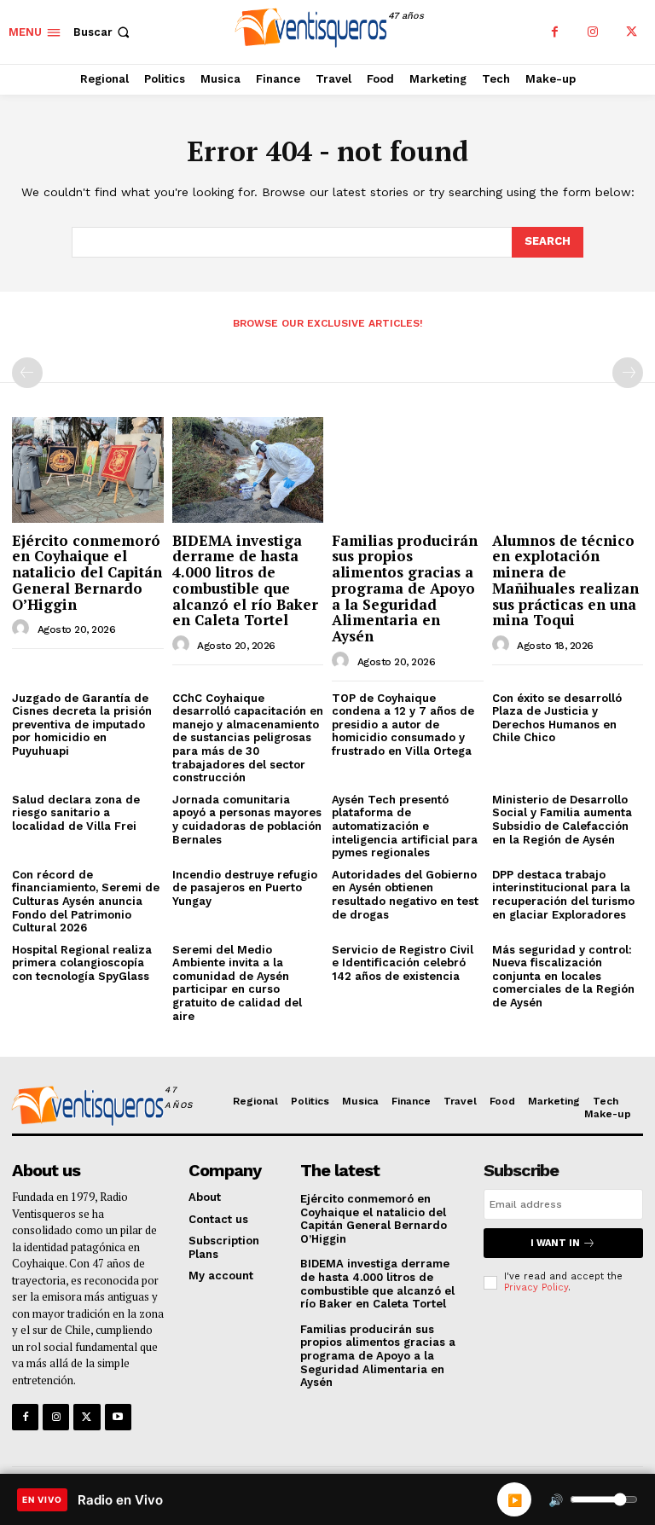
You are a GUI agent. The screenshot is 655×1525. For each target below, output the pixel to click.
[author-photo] (23, 628)
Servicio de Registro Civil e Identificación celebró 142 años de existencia (402, 963)
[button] (103, 32)
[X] (631, 32)
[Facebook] (555, 32)
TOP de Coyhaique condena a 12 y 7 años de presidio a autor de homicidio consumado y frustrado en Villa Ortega (403, 724)
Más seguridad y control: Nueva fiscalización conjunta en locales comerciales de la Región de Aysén (563, 976)
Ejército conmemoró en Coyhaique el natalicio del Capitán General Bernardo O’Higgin (87, 572)
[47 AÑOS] (84, 1108)
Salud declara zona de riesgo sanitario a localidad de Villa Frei (76, 812)
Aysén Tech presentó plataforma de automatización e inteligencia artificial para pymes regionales (405, 826)
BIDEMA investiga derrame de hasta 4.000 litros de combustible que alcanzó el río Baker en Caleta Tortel (245, 580)
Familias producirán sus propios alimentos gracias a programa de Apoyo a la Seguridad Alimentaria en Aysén (405, 588)
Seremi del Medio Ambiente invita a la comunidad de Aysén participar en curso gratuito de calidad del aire (237, 983)
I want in (555, 1243)
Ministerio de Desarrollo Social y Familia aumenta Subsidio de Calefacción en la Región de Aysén (562, 819)
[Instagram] (593, 32)
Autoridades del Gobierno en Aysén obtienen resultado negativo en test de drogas (405, 894)
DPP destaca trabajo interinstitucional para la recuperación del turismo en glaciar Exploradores (563, 894)
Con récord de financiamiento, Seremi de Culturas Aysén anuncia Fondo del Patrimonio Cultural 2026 (85, 901)
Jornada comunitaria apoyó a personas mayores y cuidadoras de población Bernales (247, 819)
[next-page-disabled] (627, 372)
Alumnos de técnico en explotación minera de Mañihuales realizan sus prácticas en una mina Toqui (565, 580)
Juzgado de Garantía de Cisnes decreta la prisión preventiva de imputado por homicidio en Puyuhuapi (82, 724)
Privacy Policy (536, 1287)
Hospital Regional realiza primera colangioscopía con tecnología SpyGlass (82, 963)
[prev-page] (27, 372)
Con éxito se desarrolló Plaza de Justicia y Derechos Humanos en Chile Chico (557, 718)
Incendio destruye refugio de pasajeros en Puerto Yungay (244, 887)
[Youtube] (118, 1417)
